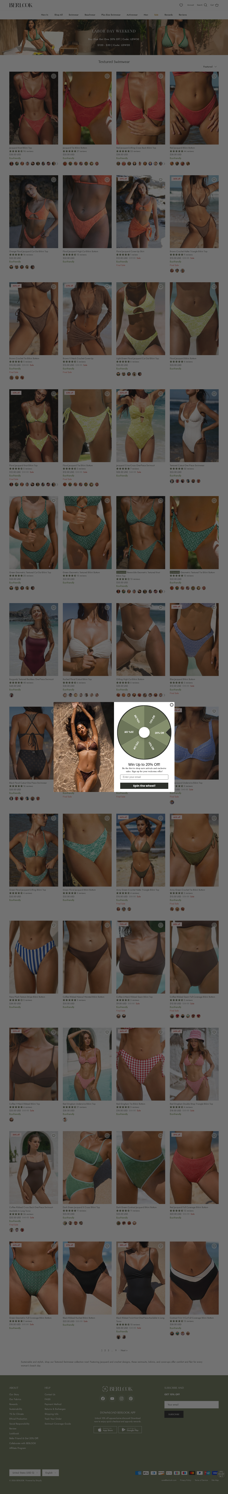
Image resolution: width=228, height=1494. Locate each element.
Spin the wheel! (144, 786)
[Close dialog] (171, 704)
